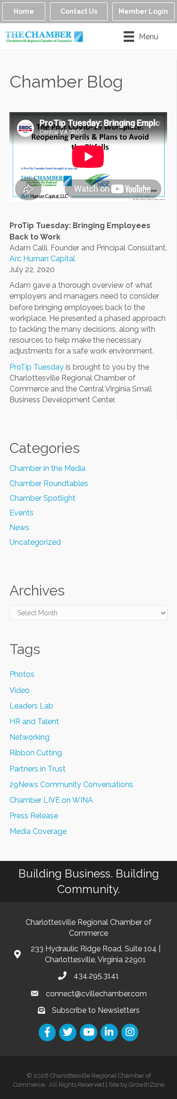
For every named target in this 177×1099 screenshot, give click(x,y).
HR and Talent (34, 721)
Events (21, 512)
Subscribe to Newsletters (96, 1010)
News (19, 527)
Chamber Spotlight (42, 498)
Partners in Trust (37, 768)
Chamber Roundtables (48, 483)
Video (19, 690)
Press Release (33, 815)
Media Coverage (38, 831)
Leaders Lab (31, 705)
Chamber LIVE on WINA (51, 800)
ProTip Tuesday (36, 367)
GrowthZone (146, 1084)
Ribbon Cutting (35, 752)
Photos (21, 674)
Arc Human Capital (42, 258)
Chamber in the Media (47, 468)
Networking (29, 737)
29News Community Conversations (71, 784)
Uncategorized (35, 542)
